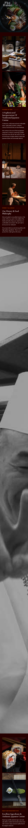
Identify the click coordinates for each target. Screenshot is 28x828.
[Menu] (24, 3)
